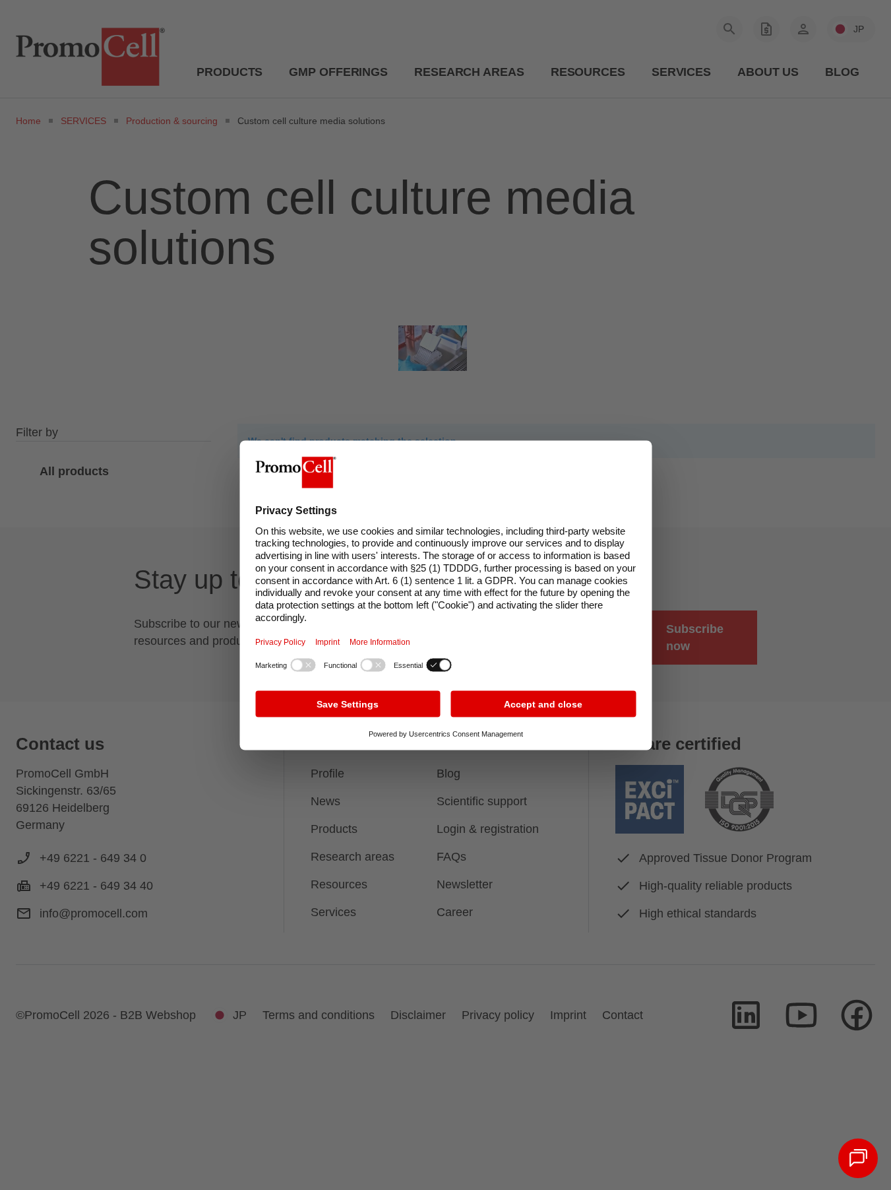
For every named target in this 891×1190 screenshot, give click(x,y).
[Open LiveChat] (858, 1158)
